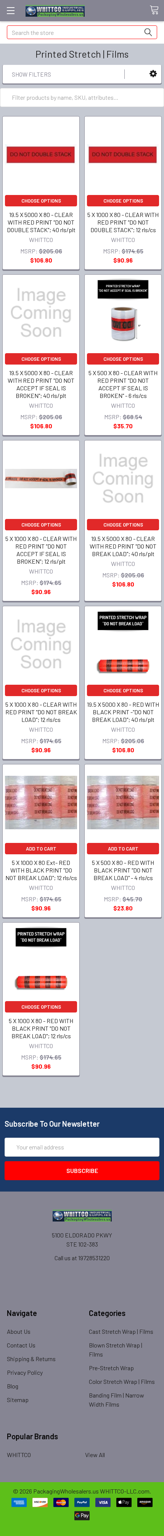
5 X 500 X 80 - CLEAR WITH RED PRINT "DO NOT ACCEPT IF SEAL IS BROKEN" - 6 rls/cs (123, 384)
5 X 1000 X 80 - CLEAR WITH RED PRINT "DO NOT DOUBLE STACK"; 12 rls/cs (123, 222)
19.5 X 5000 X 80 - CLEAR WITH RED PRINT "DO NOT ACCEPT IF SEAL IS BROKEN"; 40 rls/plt (41, 384)
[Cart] (157, 10)
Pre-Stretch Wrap (111, 1367)
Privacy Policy (25, 1372)
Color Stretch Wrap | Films (122, 1381)
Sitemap (18, 1399)
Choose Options (41, 201)
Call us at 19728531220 (82, 1257)
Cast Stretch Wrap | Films (121, 1331)
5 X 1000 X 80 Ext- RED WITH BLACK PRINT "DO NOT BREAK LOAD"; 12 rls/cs (41, 870)
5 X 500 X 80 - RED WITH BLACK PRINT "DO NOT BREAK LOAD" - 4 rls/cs (123, 870)
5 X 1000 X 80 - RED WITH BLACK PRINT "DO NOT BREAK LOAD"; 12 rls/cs (41, 1028)
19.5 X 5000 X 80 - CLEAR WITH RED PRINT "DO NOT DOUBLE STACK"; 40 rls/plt (41, 222)
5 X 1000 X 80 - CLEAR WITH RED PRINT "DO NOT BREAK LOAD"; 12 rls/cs (41, 712)
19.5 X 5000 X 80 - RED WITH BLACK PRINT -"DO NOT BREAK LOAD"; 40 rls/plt (123, 712)
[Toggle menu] (10, 10)
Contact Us (21, 1345)
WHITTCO (19, 1454)
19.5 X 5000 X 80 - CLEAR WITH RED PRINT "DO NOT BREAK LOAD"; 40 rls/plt (123, 546)
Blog (12, 1386)
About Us (19, 1331)
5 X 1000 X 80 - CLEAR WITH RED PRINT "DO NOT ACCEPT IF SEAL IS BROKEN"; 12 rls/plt (41, 550)
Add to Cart (41, 849)
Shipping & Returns (31, 1358)
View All (95, 1454)
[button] (153, 74)
